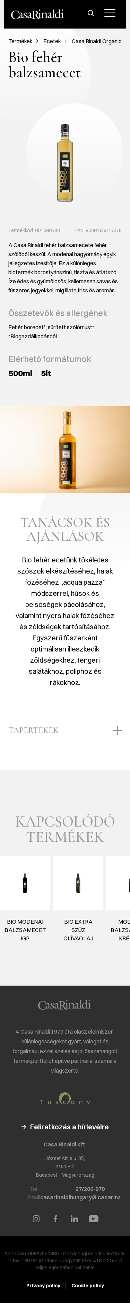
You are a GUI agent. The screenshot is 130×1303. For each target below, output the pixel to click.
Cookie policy (87, 1285)
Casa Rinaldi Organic (97, 41)
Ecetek (52, 41)
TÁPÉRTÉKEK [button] (33, 730)
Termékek (20, 41)
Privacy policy (43, 1285)
